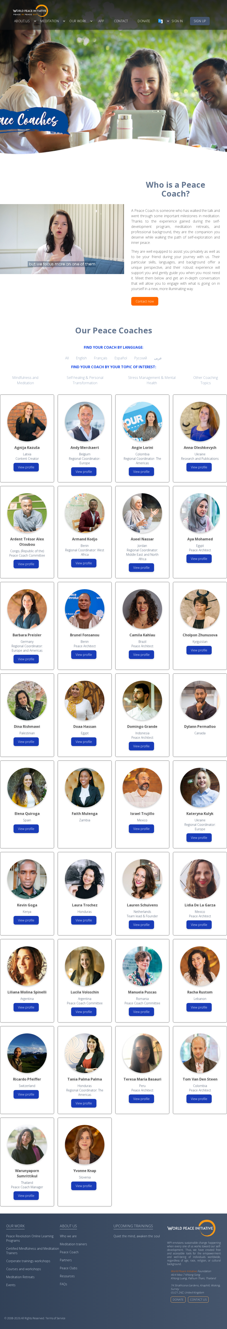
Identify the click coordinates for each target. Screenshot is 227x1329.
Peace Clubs (68, 1268)
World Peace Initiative (184, 1271)
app (101, 21)
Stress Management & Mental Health (152, 380)
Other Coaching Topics (205, 380)
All (67, 358)
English (81, 358)
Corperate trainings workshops (28, 1261)
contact (121, 21)
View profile (26, 467)
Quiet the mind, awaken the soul (137, 1236)
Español (120, 358)
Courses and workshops (23, 1269)
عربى (158, 358)
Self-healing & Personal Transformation (85, 380)
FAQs (63, 1284)
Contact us (198, 1299)
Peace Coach (69, 1252)
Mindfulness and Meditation (25, 380)
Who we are (68, 1236)
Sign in (177, 21)
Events (11, 1285)
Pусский (140, 358)
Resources (67, 1276)
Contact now (145, 301)
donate (144, 21)
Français (100, 358)
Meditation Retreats (20, 1277)
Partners (66, 1260)
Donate (178, 1299)
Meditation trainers (73, 1244)
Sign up (200, 21)
